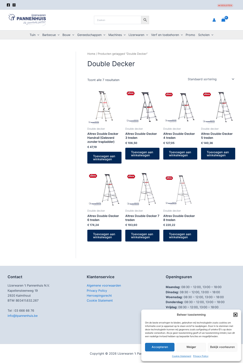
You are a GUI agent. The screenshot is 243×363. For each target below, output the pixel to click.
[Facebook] (8, 5)
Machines (115, 35)
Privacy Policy (200, 356)
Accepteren (160, 347)
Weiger (191, 347)
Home (91, 54)
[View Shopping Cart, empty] (228, 19)
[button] (235, 315)
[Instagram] (14, 5)
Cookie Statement (181, 356)
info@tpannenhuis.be (23, 316)
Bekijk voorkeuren (222, 347)
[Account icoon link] (214, 20)
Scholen (204, 35)
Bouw (66, 35)
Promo (190, 35)
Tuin (33, 35)
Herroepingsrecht (99, 295)
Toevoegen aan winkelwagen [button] (104, 157)
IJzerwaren (136, 35)
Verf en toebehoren (165, 35)
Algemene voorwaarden (104, 285)
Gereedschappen (89, 35)
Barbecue (49, 35)
